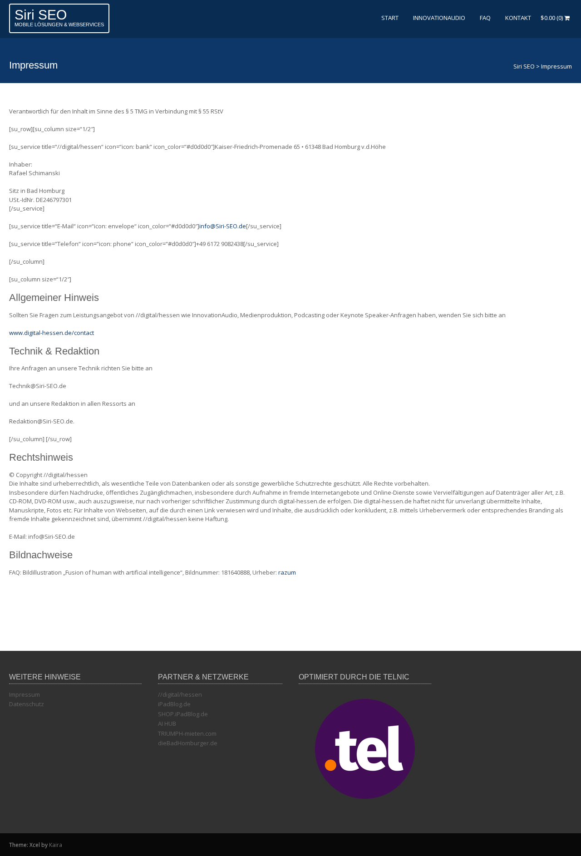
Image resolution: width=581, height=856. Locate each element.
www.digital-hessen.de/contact (51, 333)
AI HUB (167, 723)
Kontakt (518, 18)
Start (390, 18)
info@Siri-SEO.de (222, 226)
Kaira (55, 845)
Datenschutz (26, 704)
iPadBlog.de (174, 704)
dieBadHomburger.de (187, 743)
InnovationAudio (439, 18)
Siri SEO (41, 14)
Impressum (24, 694)
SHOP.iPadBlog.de (183, 714)
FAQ (485, 18)
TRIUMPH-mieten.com (187, 733)
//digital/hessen (180, 694)
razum (287, 572)
